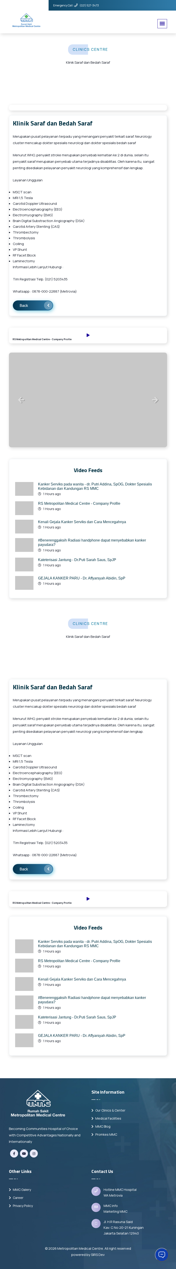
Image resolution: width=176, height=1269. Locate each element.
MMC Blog (102, 1126)
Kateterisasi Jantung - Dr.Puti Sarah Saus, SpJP (77, 560)
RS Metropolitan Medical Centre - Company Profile (79, 503)
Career (17, 1197)
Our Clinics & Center (110, 1110)
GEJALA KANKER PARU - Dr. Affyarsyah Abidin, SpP (81, 578)
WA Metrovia (113, 1195)
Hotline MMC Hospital (120, 1189)
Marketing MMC (115, 1211)
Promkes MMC (106, 1134)
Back (24, 305)
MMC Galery (21, 1189)
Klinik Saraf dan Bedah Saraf (53, 123)
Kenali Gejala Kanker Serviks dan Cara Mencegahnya (82, 522)
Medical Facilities (108, 1118)
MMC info (111, 1205)
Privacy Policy (22, 1205)
